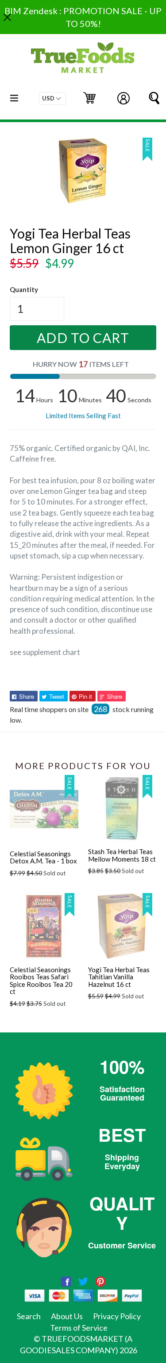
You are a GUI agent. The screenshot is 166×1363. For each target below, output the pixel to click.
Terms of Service (79, 1327)
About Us (67, 1316)
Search (29, 1316)
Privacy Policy (117, 1316)
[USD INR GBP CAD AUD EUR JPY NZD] (52, 98)
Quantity (24, 289)
